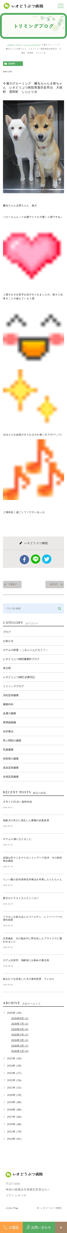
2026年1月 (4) (19, 1051)
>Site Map (12, 1208)
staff (11, 63)
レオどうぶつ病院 (27, 6)
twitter (46, 559)
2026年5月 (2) (19, 1034)
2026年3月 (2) (19, 1040)
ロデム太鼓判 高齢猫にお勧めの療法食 (27, 960)
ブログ (18, 44)
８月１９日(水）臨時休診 (17, 801)
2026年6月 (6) (19, 1029)
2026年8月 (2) (19, 1018)
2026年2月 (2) (19, 1045)
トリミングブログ (31, 44)
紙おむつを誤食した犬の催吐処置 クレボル (28, 978)
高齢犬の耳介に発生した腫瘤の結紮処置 (26, 820)
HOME (10, 44)
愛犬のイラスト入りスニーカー (21, 898)
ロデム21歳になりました (17, 839)
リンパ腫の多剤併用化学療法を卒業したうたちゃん (32, 879)
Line (35, 559)
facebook (24, 559)
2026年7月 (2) (19, 1023)
